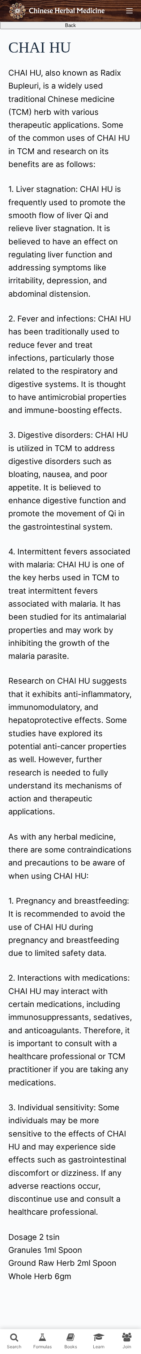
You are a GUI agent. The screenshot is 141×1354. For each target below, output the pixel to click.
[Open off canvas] (129, 11)
